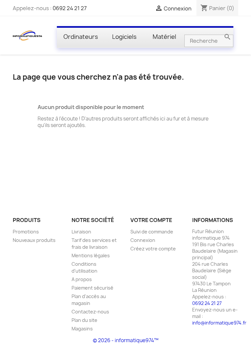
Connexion (142, 240)
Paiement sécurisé (92, 288)
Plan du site (84, 320)
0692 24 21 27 (70, 8)
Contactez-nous (90, 312)
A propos (82, 279)
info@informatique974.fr (219, 323)
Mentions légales (91, 255)
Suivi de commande (151, 232)
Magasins (82, 328)
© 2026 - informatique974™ (126, 340)
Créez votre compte (153, 249)
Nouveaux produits (34, 240)
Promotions (26, 232)
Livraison (81, 232)
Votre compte (151, 220)
